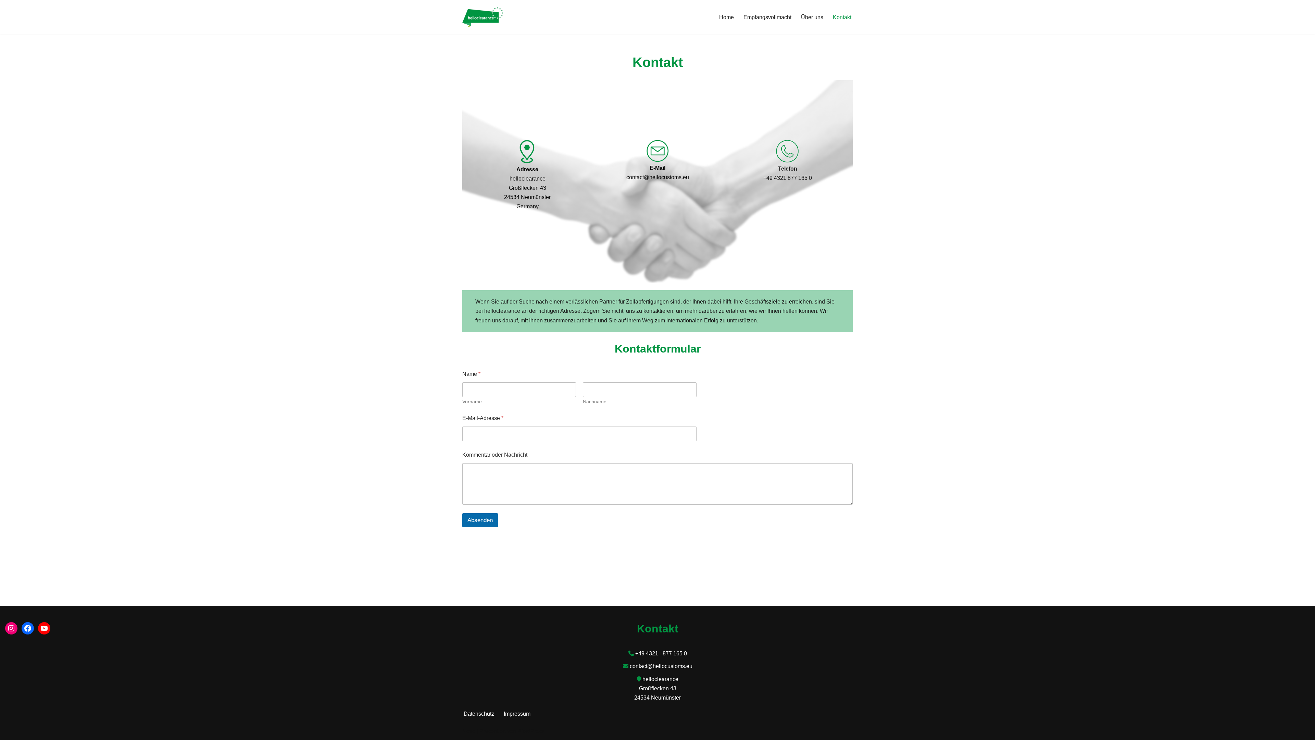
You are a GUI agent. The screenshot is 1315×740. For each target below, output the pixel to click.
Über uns (812, 17)
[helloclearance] (482, 17)
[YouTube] (44, 628)
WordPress (530, 731)
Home (726, 17)
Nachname (594, 401)
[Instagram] (11, 628)
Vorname (472, 401)
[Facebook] (28, 628)
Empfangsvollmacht (767, 17)
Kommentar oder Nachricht (494, 455)
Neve (468, 731)
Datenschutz (479, 714)
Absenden (480, 520)
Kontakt (842, 17)
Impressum (517, 714)
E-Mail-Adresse (482, 418)
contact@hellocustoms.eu (661, 666)
